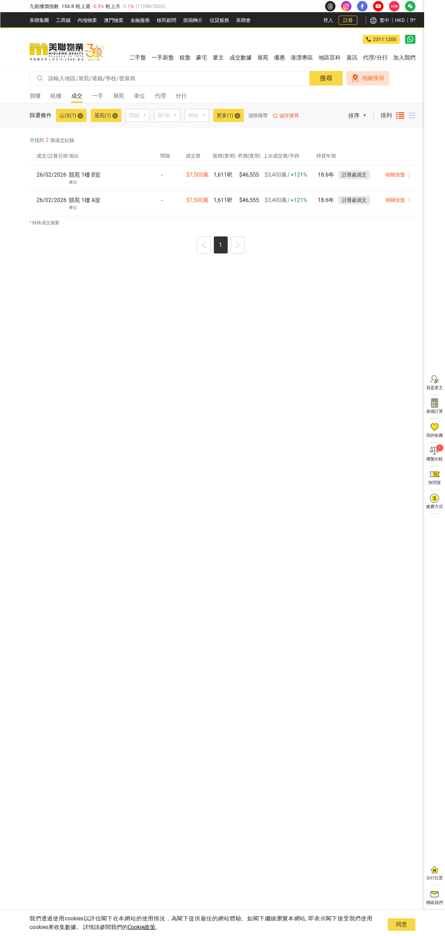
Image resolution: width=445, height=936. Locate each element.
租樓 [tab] (56, 95)
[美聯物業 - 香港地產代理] (67, 52)
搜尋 (326, 78)
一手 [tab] (97, 95)
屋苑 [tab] (118, 95)
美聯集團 (39, 20)
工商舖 (63, 20)
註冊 (348, 20)
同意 (401, 924)
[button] (204, 245)
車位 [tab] (139, 95)
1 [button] (220, 245)
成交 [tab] (76, 95)
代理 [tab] (160, 95)
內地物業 (87, 20)
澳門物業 (113, 20)
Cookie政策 (141, 927)
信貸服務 (219, 20)
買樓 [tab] (35, 95)
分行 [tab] (181, 95)
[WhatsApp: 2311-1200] (410, 39)
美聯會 (243, 20)
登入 (328, 20)
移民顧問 (166, 20)
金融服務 (140, 20)
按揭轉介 (193, 20)
